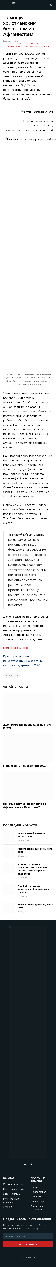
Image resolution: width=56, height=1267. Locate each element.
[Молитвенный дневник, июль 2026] (9, 852)
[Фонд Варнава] (28, 5)
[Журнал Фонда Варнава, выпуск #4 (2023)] (28, 707)
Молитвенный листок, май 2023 (24, 765)
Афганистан (11, 675)
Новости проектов (29, 44)
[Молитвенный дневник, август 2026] (9, 836)
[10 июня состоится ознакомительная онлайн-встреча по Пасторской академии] (9, 868)
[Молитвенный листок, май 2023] (28, 748)
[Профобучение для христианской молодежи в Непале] (9, 889)
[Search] (51, 5)
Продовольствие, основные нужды (29, 46)
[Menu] (5, 5)
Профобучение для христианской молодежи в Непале (33, 889)
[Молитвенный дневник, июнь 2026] (9, 908)
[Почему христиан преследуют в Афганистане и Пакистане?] (28, 786)
